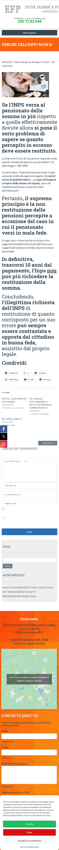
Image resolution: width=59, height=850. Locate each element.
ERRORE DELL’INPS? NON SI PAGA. (20, 596)
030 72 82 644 (29, 21)
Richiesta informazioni (13, 763)
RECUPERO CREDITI (12, 419)
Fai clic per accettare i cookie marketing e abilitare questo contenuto (29, 679)
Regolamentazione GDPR (15, 792)
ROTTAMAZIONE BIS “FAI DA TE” (19, 592)
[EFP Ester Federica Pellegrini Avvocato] (29, 9)
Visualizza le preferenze (29, 840)
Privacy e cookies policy (29, 847)
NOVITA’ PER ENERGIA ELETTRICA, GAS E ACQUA (28, 587)
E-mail (4, 747)
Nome (4, 731)
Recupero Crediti (41, 62)
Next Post (48, 443)
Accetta (29, 824)
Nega (29, 832)
